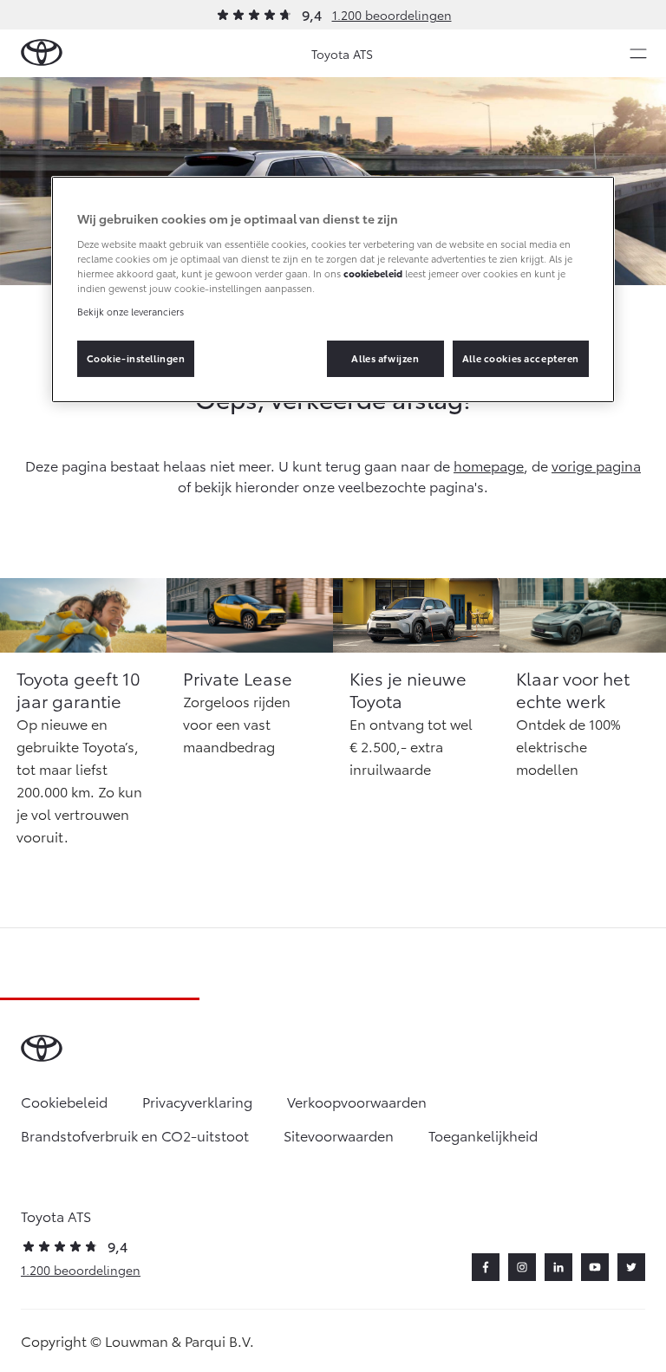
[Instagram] (522, 1267)
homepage (489, 465)
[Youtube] (595, 1267)
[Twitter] (631, 1267)
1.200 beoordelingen (392, 14)
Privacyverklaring (197, 1101)
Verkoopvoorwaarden (357, 1101)
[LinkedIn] (558, 1267)
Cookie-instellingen (136, 358)
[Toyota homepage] (41, 53)
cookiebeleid (372, 273)
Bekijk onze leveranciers (130, 311)
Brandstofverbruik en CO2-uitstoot (135, 1135)
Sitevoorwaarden (339, 1135)
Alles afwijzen (385, 358)
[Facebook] (486, 1267)
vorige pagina (596, 465)
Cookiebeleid (64, 1101)
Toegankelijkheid (483, 1135)
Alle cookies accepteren (520, 358)
